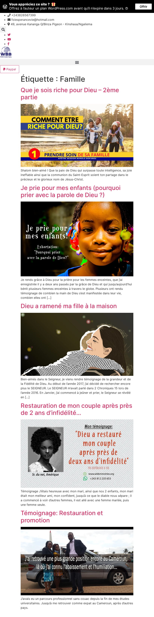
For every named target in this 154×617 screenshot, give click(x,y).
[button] (3, 29)
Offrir (143, 6)
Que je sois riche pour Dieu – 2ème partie (70, 93)
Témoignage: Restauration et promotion (62, 516)
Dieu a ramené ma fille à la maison (69, 306)
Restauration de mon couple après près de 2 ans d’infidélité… (76, 409)
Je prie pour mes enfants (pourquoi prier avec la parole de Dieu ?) (71, 191)
